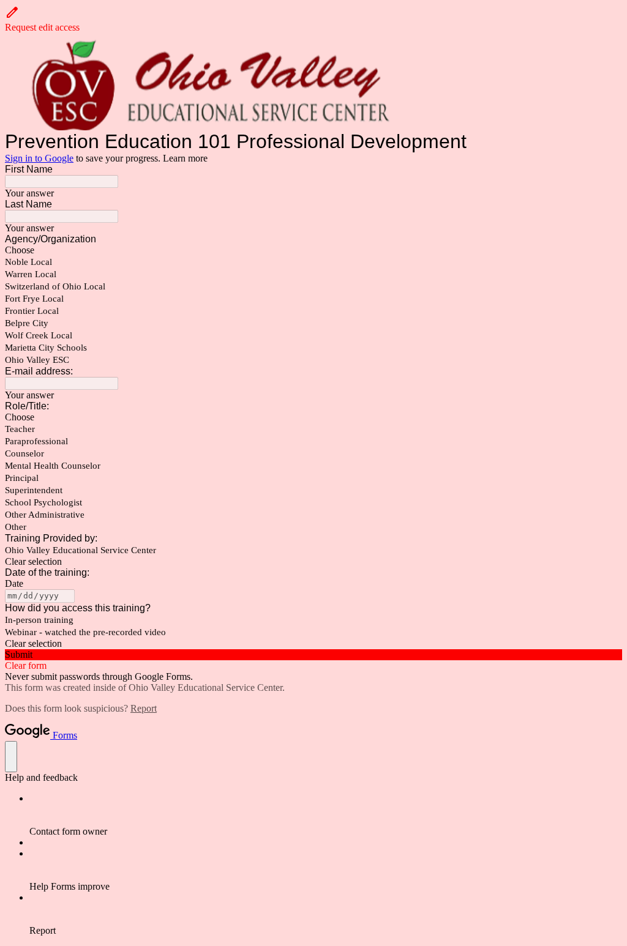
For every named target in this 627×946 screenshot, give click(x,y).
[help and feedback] (11, 756)
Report (143, 708)
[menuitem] (325, 815)
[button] (313, 19)
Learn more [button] (185, 158)
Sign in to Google (39, 158)
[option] (313, 250)
